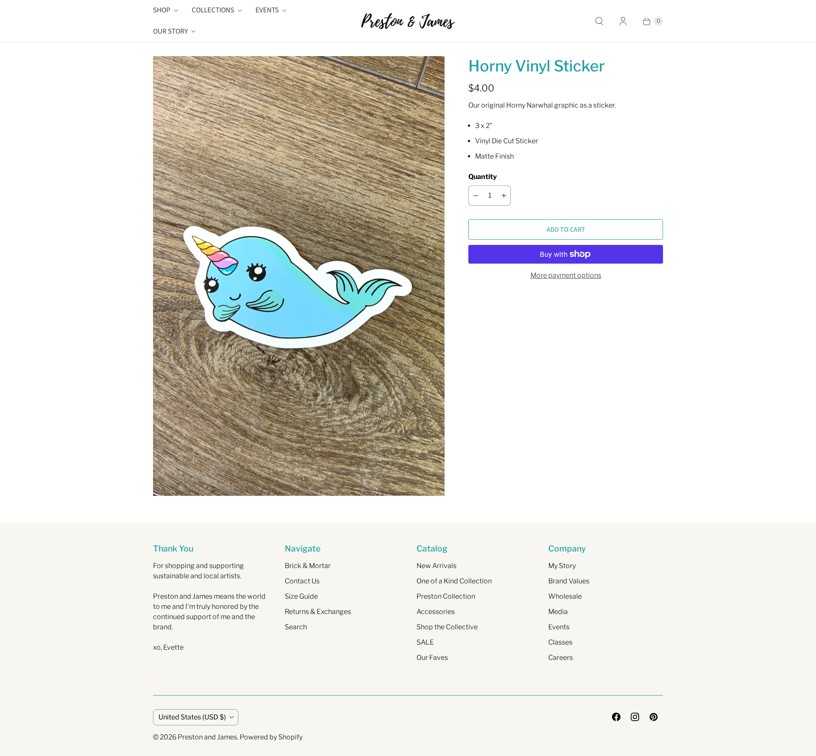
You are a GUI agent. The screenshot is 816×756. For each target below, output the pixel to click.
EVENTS (267, 10)
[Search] (599, 21)
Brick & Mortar (308, 566)
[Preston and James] (408, 20)
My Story (562, 566)
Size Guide (301, 596)
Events (559, 627)
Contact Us (302, 581)
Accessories (435, 612)
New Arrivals (436, 566)
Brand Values (568, 581)
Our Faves (432, 658)
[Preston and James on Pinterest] (653, 717)
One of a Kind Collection (454, 581)
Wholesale (565, 596)
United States (192, 717)
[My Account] (623, 21)
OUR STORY (170, 31)
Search (296, 627)
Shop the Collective (447, 627)
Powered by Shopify (271, 737)
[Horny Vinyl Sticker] (299, 276)
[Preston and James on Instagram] (635, 717)
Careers (560, 658)
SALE (425, 642)
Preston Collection (445, 596)
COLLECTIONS (213, 10)
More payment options (565, 275)
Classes (560, 642)
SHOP (161, 10)
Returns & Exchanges (318, 612)
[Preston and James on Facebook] (616, 717)
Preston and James (207, 737)
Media (558, 612)
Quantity (482, 177)
